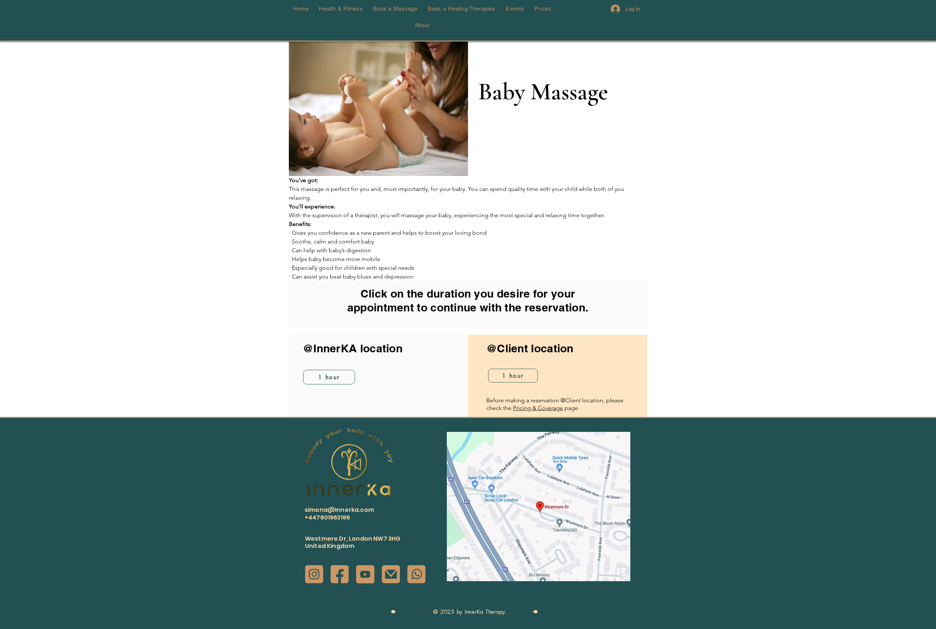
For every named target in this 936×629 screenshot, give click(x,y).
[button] (918, 248)
